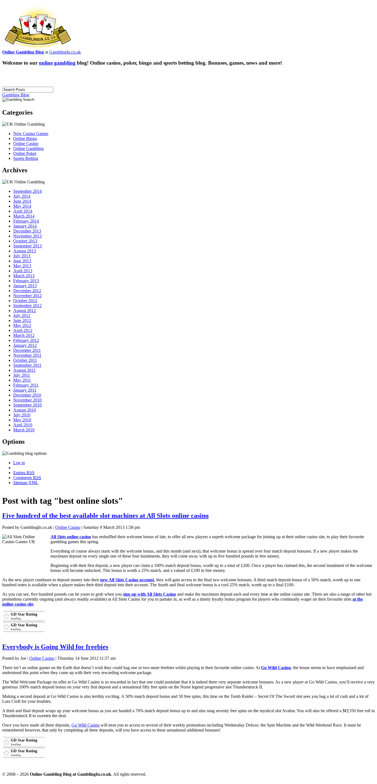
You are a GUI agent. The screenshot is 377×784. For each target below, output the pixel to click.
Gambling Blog (15, 95)
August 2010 (24, 410)
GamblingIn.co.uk (65, 52)
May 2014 (22, 206)
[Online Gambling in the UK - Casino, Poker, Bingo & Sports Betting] (37, 48)
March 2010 (23, 429)
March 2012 (23, 335)
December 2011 (27, 350)
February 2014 (26, 221)
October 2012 (25, 300)
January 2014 (25, 226)
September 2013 (27, 246)
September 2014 (27, 191)
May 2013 (22, 265)
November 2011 (27, 355)
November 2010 (27, 400)
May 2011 (22, 380)
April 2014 (22, 211)
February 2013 (26, 280)
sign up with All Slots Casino (149, 594)
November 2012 (27, 295)
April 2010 (22, 425)
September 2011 (27, 365)
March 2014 (23, 216)
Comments (27, 477)
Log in (19, 462)
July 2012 (21, 315)
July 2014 (21, 196)
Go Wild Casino (276, 667)
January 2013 (25, 285)
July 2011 (21, 375)
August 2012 (24, 310)
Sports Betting (25, 158)
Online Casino (25, 143)
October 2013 (25, 241)
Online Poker (24, 153)
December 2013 (27, 231)
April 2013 (22, 270)
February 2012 (26, 340)
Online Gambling (28, 148)
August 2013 (24, 251)
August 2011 (24, 370)
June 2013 (22, 260)
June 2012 (22, 320)
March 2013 (23, 275)
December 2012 (27, 290)
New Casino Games (30, 133)
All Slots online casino (71, 536)
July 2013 (21, 256)
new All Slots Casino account (127, 579)
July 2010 (21, 415)
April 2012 (22, 330)
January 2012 (25, 345)
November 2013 (27, 236)
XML (25, 482)
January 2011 (24, 390)
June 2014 (22, 201)
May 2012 (22, 325)
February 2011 (26, 385)
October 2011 (25, 360)
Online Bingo (25, 138)
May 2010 (22, 420)
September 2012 (27, 305)
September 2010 (27, 405)
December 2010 (27, 395)
